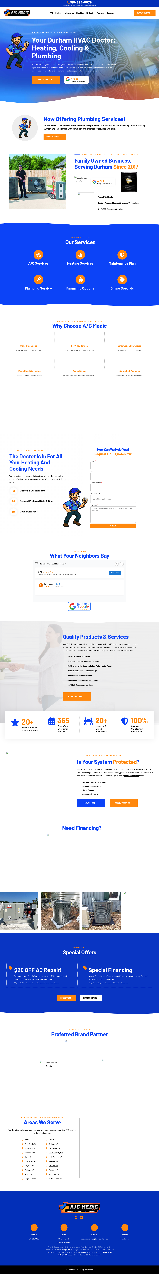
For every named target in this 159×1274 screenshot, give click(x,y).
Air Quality (90, 13)
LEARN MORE (110, 979)
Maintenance (69, 13)
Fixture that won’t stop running (84, 125)
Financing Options (80, 288)
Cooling (88, 661)
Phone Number (95, 483)
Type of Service (96, 493)
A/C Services (38, 263)
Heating (80, 661)
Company (110, 13)
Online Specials (122, 288)
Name (92, 461)
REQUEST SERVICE (46, 979)
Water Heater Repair (104, 666)
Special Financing (110, 970)
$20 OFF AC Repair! (38, 970)
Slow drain (63, 125)
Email (92, 472)
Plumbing (80, 13)
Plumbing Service (38, 288)
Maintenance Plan (122, 263)
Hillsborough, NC (83, 1252)
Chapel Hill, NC (67, 1250)
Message (93, 505)
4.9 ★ (74, 78)
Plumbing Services (79, 666)
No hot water (50, 125)
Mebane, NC (107, 1252)
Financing (100, 13)
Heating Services (80, 263)
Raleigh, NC (62, 1255)
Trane (100, 197)
